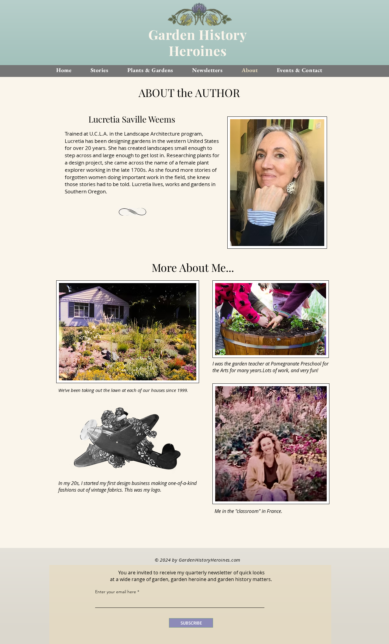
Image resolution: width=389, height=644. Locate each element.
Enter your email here (115, 592)
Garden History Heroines (197, 42)
